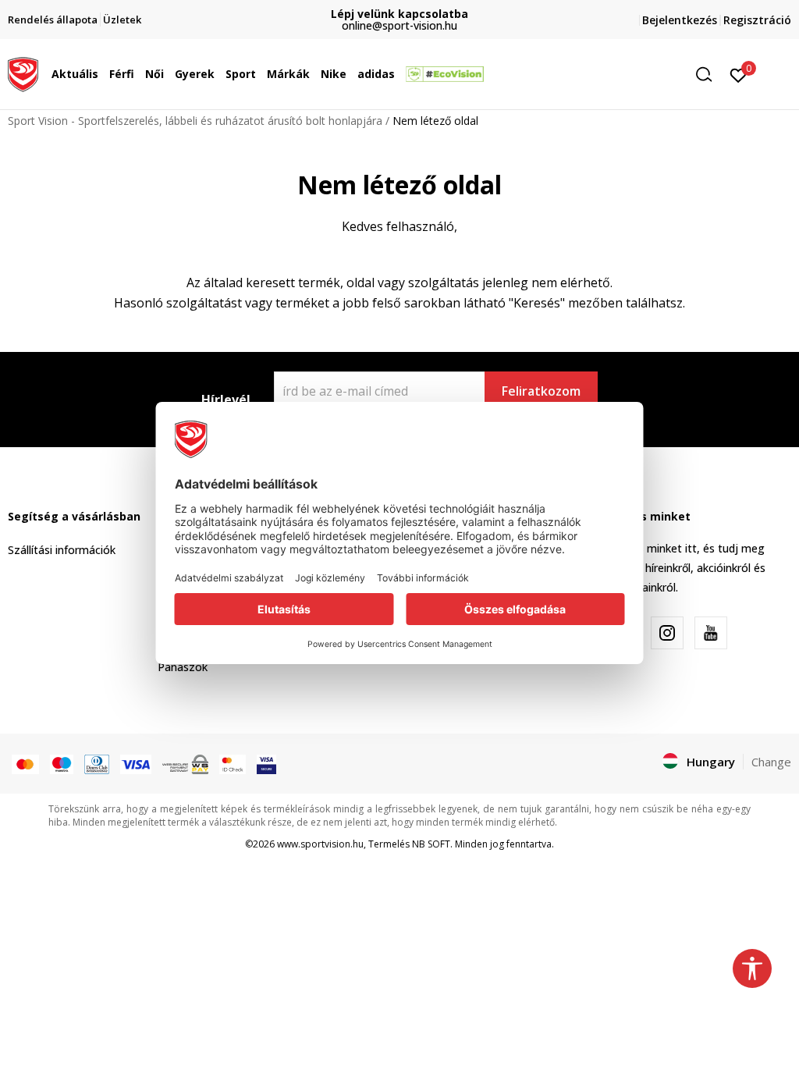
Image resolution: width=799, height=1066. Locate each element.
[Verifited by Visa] (266, 763)
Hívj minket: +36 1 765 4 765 (494, 14)
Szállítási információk (61, 549)
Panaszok (183, 666)
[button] (102, 74)
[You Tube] (710, 632)
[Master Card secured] (232, 763)
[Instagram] (667, 632)
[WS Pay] (185, 763)
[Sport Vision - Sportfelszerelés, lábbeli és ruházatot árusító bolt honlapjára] (23, 72)
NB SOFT (431, 844)
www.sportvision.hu (320, 844)
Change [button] (771, 761)
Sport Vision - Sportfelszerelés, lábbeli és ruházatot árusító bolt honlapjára (195, 120)
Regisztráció (757, 19)
